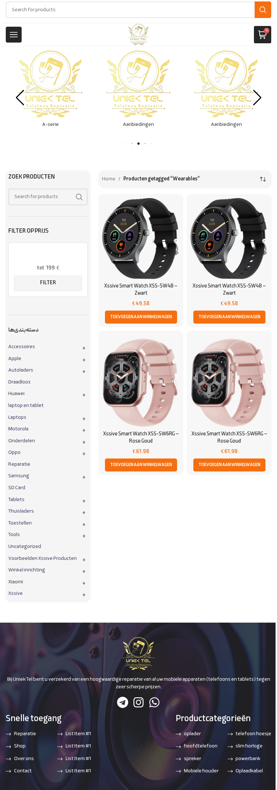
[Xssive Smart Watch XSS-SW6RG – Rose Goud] (141, 380)
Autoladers (20, 370)
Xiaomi (15, 582)
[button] (132, 143)
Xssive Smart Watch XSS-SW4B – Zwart (140, 289)
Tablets (16, 500)
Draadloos (19, 382)
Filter (48, 283)
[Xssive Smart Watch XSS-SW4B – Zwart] (141, 239)
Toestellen (20, 523)
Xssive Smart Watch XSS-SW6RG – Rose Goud (141, 437)
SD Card (16, 488)
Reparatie (19, 464)
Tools (14, 535)
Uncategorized (24, 546)
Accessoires (21, 347)
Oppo (14, 452)
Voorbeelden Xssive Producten (42, 558)
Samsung (18, 476)
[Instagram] (138, 702)
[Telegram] (122, 702)
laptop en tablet (26, 405)
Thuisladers (21, 511)
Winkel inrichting (26, 570)
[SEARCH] (263, 9)
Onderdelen (21, 441)
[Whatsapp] (154, 702)
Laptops (17, 417)
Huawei (16, 394)
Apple (14, 359)
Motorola (18, 429)
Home (108, 179)
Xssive (15, 593)
